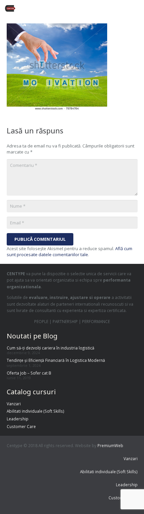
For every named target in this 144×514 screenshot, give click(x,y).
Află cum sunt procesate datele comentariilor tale (69, 251)
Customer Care (21, 426)
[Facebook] (81, 8)
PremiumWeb (110, 445)
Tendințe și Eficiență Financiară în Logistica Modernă (56, 360)
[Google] (105, 8)
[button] (136, 8)
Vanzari (14, 403)
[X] (93, 8)
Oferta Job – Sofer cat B (29, 373)
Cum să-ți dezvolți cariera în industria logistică (50, 347)
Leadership (17, 418)
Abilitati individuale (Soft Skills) (35, 411)
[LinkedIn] (117, 8)
